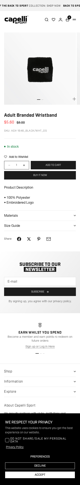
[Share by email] (48, 239)
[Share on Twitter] (28, 239)
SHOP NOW (52, 5)
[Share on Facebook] (19, 239)
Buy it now (40, 175)
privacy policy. (62, 301)
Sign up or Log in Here (40, 346)
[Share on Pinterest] (38, 239)
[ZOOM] (74, 99)
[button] (16, 156)
